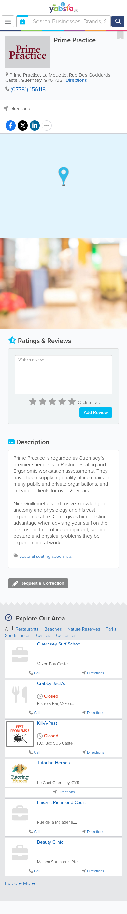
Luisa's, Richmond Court (61, 802)
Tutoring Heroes (53, 762)
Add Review (96, 412)
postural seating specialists (45, 556)
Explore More (20, 883)
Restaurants (27, 629)
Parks (111, 629)
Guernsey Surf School (59, 644)
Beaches (53, 629)
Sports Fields (17, 635)
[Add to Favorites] (120, 35)
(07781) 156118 (28, 89)
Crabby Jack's (51, 683)
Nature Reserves (83, 629)
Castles (43, 635)
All (7, 629)
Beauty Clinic (50, 842)
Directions (76, 80)
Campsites (66, 635)
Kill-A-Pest (47, 723)
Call (37, 673)
